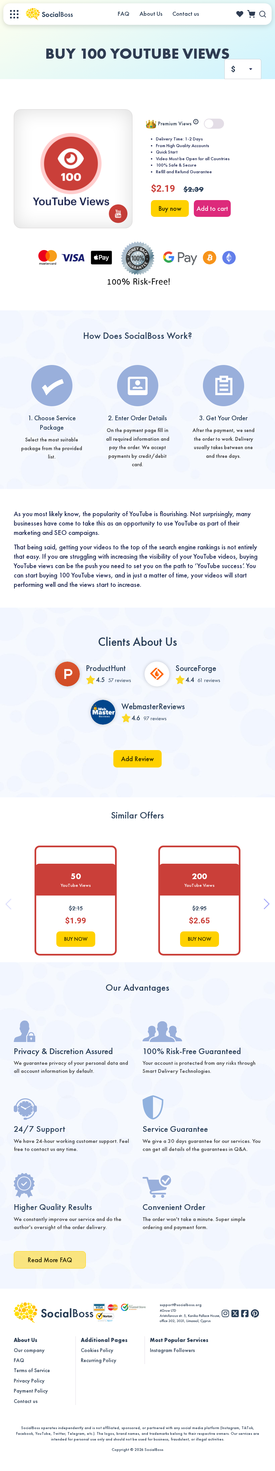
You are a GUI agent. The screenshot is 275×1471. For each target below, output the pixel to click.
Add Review (137, 759)
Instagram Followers (172, 1350)
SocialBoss (154, 1449)
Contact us (185, 13)
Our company (29, 1350)
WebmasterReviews (153, 706)
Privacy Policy (29, 1380)
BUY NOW (76, 939)
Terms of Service (32, 1370)
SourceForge (195, 668)
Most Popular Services (179, 1340)
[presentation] (16, 960)
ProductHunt (106, 668)
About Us (151, 13)
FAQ (123, 13)
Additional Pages (104, 1340)
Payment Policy (31, 1391)
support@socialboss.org (181, 1304)
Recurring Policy (98, 1360)
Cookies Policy (97, 1350)
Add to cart (212, 208)
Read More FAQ (50, 1260)
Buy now (169, 208)
